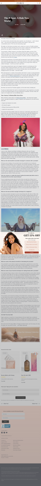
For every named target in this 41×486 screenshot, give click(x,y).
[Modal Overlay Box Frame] (20, 243)
